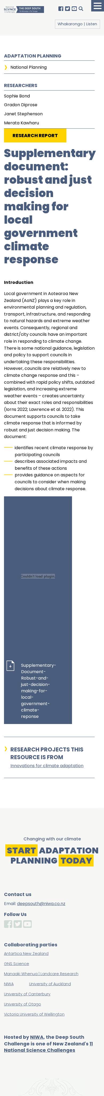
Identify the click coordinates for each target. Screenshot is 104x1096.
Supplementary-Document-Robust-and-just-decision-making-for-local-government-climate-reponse (38, 690)
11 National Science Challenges (48, 1047)
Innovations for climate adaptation (46, 766)
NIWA (36, 1037)
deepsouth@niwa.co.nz (41, 904)
